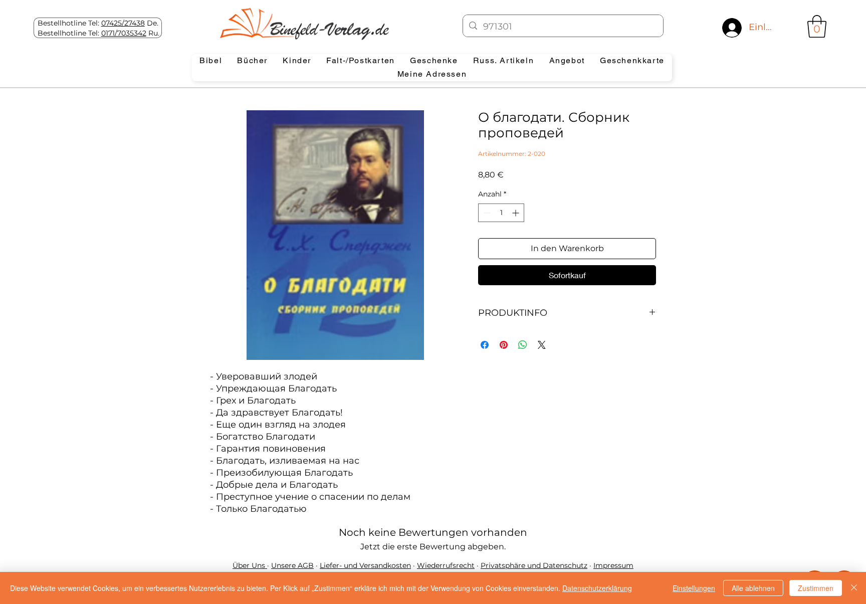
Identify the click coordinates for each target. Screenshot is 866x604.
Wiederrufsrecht (446, 565)
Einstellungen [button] (694, 588)
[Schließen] (854, 588)
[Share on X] (542, 345)
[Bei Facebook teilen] (485, 345)
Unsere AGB (292, 565)
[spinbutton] (501, 213)
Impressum (613, 565)
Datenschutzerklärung (597, 588)
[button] (816, 26)
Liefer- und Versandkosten (365, 565)
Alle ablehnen (753, 588)
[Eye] (303, 24)
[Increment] (516, 213)
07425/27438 (123, 23)
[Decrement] (486, 213)
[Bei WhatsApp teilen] (523, 345)
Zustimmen (815, 588)
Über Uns (250, 565)
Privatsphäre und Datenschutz (534, 565)
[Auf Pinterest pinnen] (504, 345)
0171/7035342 (123, 33)
